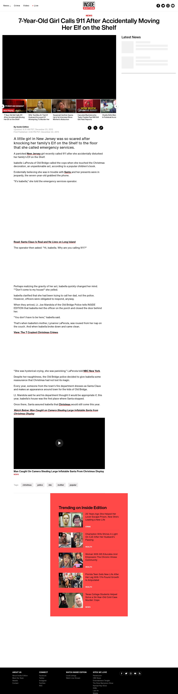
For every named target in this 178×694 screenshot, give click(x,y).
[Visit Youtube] (135, 673)
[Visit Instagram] (131, 673)
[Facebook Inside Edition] (158, 6)
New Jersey (34, 153)
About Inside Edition (20, 675)
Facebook (42, 675)
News (6, 6)
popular (73, 485)
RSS (40, 686)
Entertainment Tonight (101, 680)
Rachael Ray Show (100, 686)
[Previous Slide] (2, 106)
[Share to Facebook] (89, 128)
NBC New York (91, 371)
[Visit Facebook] (122, 673)
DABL (95, 688)
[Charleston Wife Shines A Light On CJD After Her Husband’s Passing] (89, 540)
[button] (59, 443)
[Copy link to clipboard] (101, 128)
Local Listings (71, 675)
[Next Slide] (116, 106)
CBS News (97, 678)
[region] (59, 443)
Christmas (65, 404)
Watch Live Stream (73, 678)
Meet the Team (18, 678)
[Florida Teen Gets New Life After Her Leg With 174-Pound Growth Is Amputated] (89, 580)
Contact (15, 683)
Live (36, 6)
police (40, 485)
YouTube (42, 683)
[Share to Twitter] (95, 128)
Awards (15, 680)
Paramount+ (97, 675)
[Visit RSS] (140, 673)
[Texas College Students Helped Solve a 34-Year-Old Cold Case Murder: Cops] (89, 600)
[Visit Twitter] (126, 673)
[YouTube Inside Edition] (173, 6)
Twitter (41, 678)
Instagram (42, 680)
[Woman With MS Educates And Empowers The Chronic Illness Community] (89, 560)
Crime (17, 6)
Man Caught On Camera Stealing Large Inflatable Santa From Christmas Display (59, 471)
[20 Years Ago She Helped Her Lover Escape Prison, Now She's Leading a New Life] (89, 520)
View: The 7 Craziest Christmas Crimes (36, 332)
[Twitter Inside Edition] (163, 6)
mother (61, 485)
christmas (27, 485)
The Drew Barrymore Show (103, 683)
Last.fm (96, 691)
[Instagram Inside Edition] (168, 6)
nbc (50, 485)
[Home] (89, 6)
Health (88, 547)
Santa (67, 172)
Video (26, 6)
